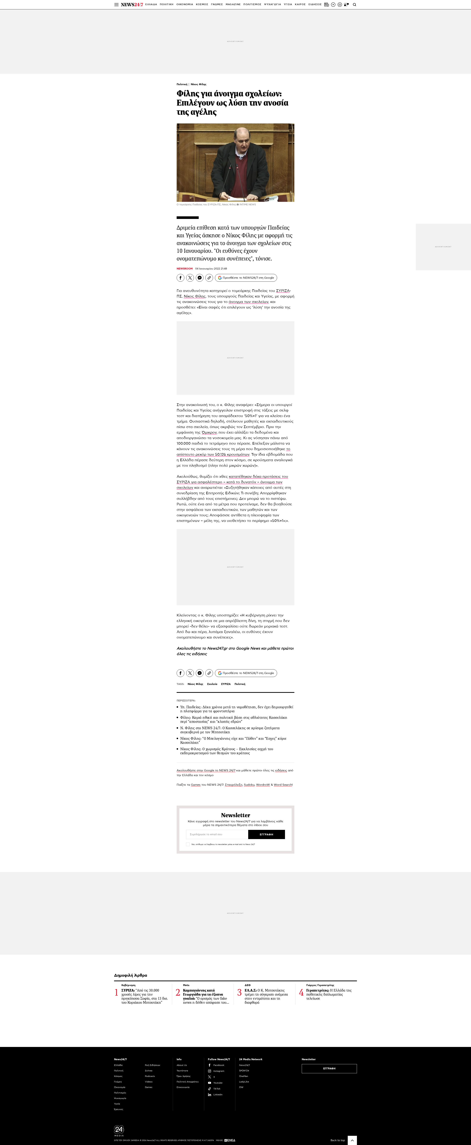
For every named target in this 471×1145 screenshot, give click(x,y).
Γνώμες (118, 1082)
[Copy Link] (209, 278)
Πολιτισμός (120, 1093)
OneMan (243, 1076)
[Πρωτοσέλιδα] (326, 4)
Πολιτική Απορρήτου (188, 1082)
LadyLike (244, 1082)
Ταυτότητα (182, 1071)
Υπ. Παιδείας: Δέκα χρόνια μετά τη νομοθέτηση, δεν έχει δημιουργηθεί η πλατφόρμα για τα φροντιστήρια (236, 709)
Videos (149, 1082)
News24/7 (244, 1065)
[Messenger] (199, 278)
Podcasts (150, 1076)
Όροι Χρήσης (184, 1076)
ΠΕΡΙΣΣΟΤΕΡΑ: (186, 700)
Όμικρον (209, 432)
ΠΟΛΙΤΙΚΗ (166, 4)
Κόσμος (118, 1076)
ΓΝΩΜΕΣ (217, 4)
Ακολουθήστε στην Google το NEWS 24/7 (206, 770)
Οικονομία (119, 1087)
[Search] (354, 4)
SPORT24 (244, 1071)
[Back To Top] (352, 1140)
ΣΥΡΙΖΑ (282, 291)
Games (196, 784)
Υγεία (117, 1104)
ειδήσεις (199, 654)
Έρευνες (118, 1109)
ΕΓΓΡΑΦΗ (329, 1068)
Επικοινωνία (183, 1087)
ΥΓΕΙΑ (288, 4)
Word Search (283, 784)
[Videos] (333, 4)
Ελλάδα (118, 1065)
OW (241, 1087)
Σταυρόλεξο (233, 784)
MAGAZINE (233, 4)
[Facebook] (180, 278)
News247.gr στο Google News (234, 648)
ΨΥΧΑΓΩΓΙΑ (272, 4)
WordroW (263, 784)
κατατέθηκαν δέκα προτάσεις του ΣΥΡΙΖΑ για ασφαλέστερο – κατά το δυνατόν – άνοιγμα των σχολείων (232, 482)
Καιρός (300, 4)
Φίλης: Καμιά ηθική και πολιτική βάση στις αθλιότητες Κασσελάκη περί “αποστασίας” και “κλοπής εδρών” (233, 719)
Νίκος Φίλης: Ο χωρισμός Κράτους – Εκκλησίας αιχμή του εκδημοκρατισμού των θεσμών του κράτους (226, 751)
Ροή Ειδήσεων (152, 1065)
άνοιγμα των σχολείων (248, 302)
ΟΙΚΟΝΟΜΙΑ (184, 4)
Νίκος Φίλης (198, 84)
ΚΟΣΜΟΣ (202, 4)
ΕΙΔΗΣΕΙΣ (315, 4)
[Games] (346, 4)
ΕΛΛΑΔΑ (151, 4)
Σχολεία (212, 684)
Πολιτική (182, 84)
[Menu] (116, 4)
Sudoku (249, 784)
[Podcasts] (339, 4)
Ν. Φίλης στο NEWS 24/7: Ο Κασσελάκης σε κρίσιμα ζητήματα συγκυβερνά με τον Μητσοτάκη (230, 730)
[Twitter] (190, 278)
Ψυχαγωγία (120, 1098)
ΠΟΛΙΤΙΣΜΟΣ (252, 4)
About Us (182, 1065)
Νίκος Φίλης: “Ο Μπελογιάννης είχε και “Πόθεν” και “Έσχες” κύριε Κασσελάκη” (233, 740)
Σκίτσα (148, 1071)
